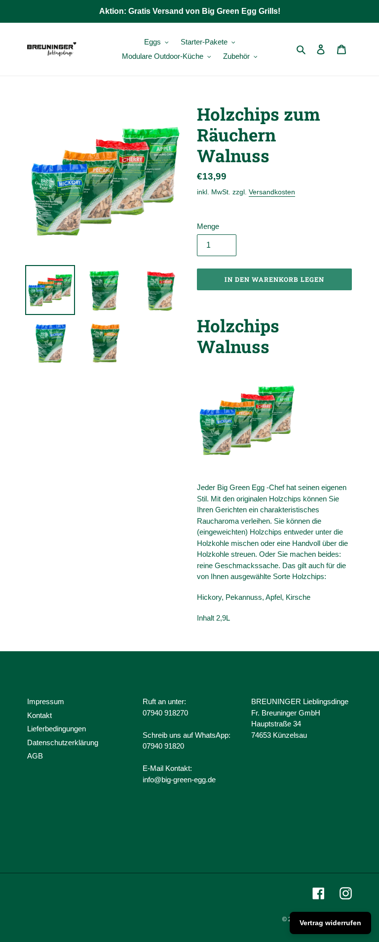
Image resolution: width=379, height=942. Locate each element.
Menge (208, 226)
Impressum (45, 701)
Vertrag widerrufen (330, 923)
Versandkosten (272, 192)
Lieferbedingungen (56, 728)
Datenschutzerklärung (62, 742)
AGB (35, 756)
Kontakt (39, 715)
